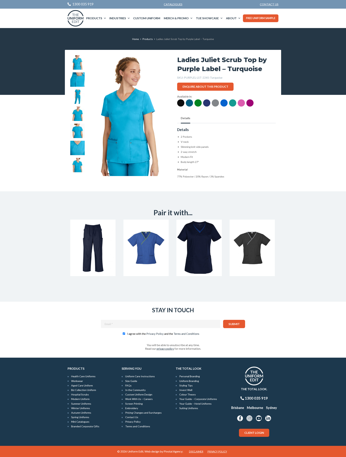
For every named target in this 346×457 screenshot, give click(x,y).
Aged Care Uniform (82, 385)
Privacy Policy (155, 333)
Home (135, 38)
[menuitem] (269, 4)
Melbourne (255, 408)
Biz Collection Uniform (83, 389)
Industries (117, 18)
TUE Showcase (207, 18)
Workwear (77, 380)
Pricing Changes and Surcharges (143, 412)
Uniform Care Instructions (140, 376)
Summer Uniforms (81, 403)
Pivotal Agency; (173, 451)
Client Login (254, 432)
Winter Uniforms (80, 408)
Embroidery (131, 408)
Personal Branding (189, 376)
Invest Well (185, 389)
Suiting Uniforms (188, 408)
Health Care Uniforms (83, 376)
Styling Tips (186, 385)
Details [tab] (185, 118)
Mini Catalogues (80, 421)
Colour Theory (187, 394)
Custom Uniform (146, 18)
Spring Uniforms (80, 417)
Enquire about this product (205, 86)
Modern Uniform (80, 398)
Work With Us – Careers (139, 398)
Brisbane (237, 408)
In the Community (135, 389)
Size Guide (131, 380)
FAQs (128, 385)
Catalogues (173, 4)
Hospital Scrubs (80, 394)
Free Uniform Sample (260, 18)
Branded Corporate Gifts (85, 426)
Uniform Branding (189, 380)
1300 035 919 (256, 398)
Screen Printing (134, 403)
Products (94, 18)
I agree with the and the (163, 333)
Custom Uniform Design (138, 394)
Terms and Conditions (186, 333)
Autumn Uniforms (81, 412)
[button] (160, 63)
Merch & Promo (176, 18)
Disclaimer (196, 451)
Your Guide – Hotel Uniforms (195, 403)
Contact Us (269, 4)
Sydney (271, 408)
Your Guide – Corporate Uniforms (198, 398)
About (231, 18)
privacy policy (165, 348)
